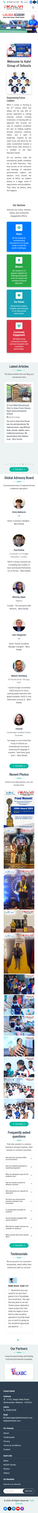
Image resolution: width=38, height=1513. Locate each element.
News (5, 1461)
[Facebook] (31, 2)
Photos (6, 1469)
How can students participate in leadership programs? (16, 1167)
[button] (18, 1340)
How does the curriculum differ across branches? (16, 1158)
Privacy (6, 1441)
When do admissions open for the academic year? (17, 1175)
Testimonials (9, 1437)
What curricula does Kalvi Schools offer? (17, 1236)
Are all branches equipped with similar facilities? (16, 1219)
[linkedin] (14, 1509)
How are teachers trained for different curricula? (15, 1184)
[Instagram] (22, 1509)
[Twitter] (34, 2)
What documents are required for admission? (17, 1192)
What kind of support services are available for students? (17, 1227)
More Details (18, 451)
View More (19, 469)
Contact (6, 1449)
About (6, 1433)
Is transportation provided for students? (16, 1211)
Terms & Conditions (12, 1445)
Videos (6, 1473)
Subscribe (28, 1491)
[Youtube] (18, 1509)
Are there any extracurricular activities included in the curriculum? (15, 1201)
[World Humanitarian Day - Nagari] (19, 984)
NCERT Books (9, 1465)
